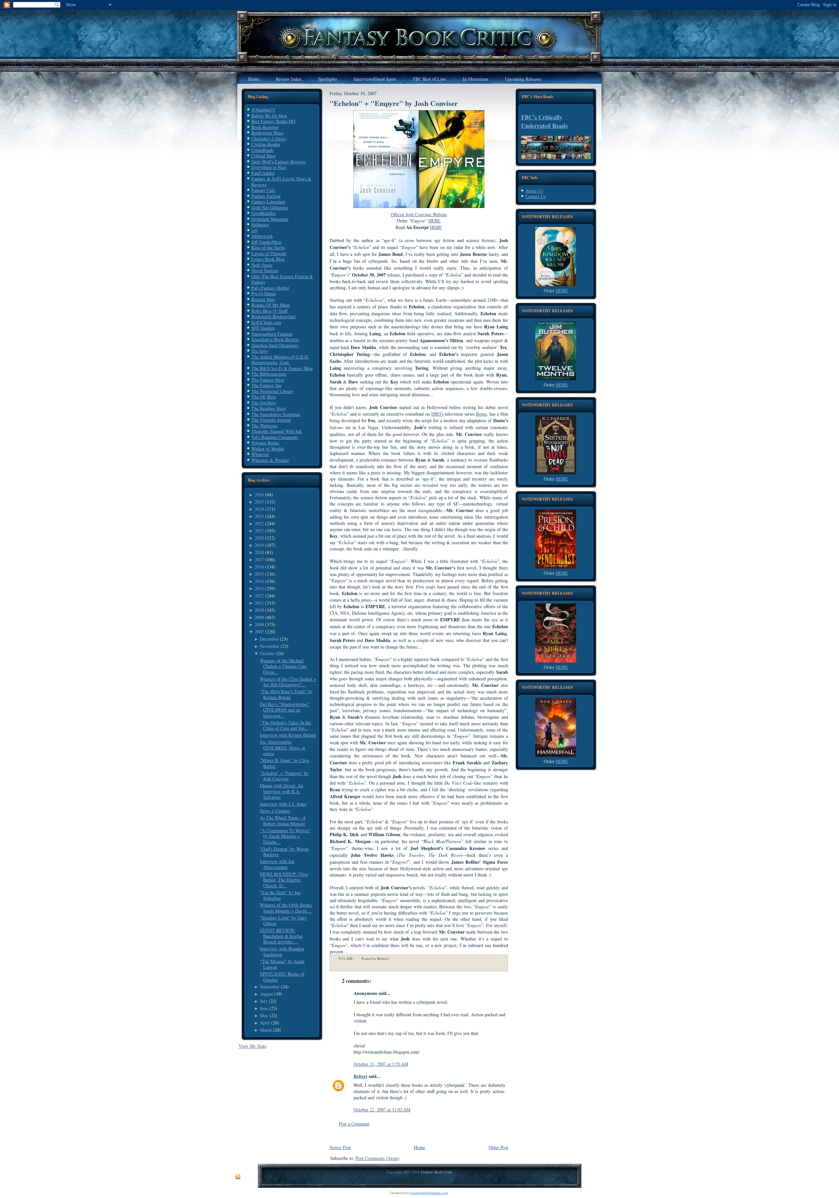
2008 (259, 624)
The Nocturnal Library (272, 391)
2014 (259, 581)
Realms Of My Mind (270, 305)
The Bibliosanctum (268, 374)
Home (419, 1147)
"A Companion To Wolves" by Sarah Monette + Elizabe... (285, 836)
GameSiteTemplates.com (429, 1193)
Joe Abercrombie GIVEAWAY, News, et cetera (282, 747)
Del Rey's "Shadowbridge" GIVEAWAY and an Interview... (284, 710)
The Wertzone (264, 426)
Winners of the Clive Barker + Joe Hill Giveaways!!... (288, 682)
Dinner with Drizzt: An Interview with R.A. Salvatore (281, 791)
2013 (259, 588)
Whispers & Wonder (270, 460)
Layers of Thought (268, 253)
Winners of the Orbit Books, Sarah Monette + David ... (286, 908)
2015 (259, 574)
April (265, 1023)
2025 (259, 502)
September (270, 986)
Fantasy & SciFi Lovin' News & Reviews (281, 182)
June (264, 1008)
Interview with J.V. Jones (283, 804)
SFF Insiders (263, 328)
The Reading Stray (268, 408)
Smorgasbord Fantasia (271, 334)
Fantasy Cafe (263, 190)
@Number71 (263, 110)
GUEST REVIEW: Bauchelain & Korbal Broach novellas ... (281, 936)
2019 (259, 545)
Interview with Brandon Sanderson (282, 951)
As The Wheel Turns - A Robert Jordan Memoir (283, 821)
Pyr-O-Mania (263, 293)
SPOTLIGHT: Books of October (282, 977)
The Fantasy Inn (266, 385)
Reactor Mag (263, 299)
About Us (534, 191)
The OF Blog (263, 397)
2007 (259, 632)
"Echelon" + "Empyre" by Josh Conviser (284, 776)
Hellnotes (260, 224)
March (266, 1030)
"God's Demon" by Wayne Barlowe (284, 852)
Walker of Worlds (267, 448)
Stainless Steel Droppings (275, 345)
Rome (481, 414)
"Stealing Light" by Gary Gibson (283, 921)
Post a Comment (354, 1124)
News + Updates (275, 811)
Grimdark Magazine (269, 219)
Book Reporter (265, 127)
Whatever (260, 454)
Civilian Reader (265, 144)
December (269, 639)
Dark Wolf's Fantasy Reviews (278, 161)
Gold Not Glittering (269, 207)
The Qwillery (263, 403)
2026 (259, 494)
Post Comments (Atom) (378, 1158)
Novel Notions (264, 270)
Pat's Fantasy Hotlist (270, 288)
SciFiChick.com (266, 322)
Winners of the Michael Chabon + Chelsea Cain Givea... (283, 666)
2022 (259, 523)
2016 (259, 567)
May (264, 1015)
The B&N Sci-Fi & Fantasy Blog (282, 368)
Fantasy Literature (268, 201)
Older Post (498, 1147)
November (269, 646)
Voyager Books (265, 443)
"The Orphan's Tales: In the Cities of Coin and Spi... (285, 725)
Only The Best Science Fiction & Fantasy (282, 279)
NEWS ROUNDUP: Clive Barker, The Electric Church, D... (284, 880)
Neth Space (261, 265)
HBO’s (437, 414)
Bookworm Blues (267, 133)
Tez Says (259, 351)
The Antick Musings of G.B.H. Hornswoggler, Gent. (280, 360)
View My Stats (252, 1046)
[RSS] (238, 1177)
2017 (259, 559)
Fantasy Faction (266, 196)
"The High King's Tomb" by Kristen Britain (286, 694)
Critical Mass (263, 156)
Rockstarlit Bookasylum (273, 316)
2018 (259, 552)
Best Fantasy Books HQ (273, 121)
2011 (259, 603)
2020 (259, 538)
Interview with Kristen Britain (288, 735)
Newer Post (340, 1147)
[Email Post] (393, 958)
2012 (259, 595)
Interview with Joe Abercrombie (277, 864)
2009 (259, 617)
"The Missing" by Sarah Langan (282, 964)
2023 (259, 516)
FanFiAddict (263, 173)
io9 (254, 230)
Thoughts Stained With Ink (276, 431)
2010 (259, 610)
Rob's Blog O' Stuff (269, 311)
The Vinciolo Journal (271, 420)
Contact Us (535, 196)
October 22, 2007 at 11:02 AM (382, 1109)
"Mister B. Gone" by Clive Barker (284, 763)
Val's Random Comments (274, 437)
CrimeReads (262, 150)
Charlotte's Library (268, 138)
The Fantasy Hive (267, 380)
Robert (360, 1076)
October (267, 653)
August (266, 994)
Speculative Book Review (275, 339)
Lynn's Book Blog (268, 259)
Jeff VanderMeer (266, 242)
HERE (562, 290)
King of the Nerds (268, 247)
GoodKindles (263, 213)
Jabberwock (262, 236)
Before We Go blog (269, 116)
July (263, 1001)
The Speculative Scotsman (275, 414)
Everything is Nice (268, 167)
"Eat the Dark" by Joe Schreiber (280, 895)
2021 (259, 530)
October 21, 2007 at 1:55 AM (381, 1064)
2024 (259, 509)
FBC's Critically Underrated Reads (544, 121)
